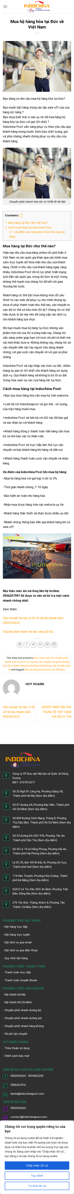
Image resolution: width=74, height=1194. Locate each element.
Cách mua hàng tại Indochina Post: (28, 227)
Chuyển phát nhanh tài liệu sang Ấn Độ (28, 631)
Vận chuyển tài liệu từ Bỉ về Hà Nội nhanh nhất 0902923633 (19, 711)
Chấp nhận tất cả (37, 1165)
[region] (37, 1157)
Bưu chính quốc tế (43, 657)
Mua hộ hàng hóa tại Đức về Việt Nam (44, 669)
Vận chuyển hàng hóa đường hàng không (29, 665)
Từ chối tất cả (37, 1185)
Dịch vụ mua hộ (29, 661)
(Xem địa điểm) (45, 795)
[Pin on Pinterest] (47, 645)
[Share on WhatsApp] (20, 645)
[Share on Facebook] (27, 645)
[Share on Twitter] (33, 645)
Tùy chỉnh (37, 1175)
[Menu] (5, 6)
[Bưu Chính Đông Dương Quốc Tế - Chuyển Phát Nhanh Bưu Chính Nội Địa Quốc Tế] (37, 6)
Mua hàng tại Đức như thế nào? (26, 222)
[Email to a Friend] (40, 645)
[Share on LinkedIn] (54, 645)
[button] (21, 215)
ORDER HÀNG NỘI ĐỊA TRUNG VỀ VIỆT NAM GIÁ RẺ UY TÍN (56, 711)
